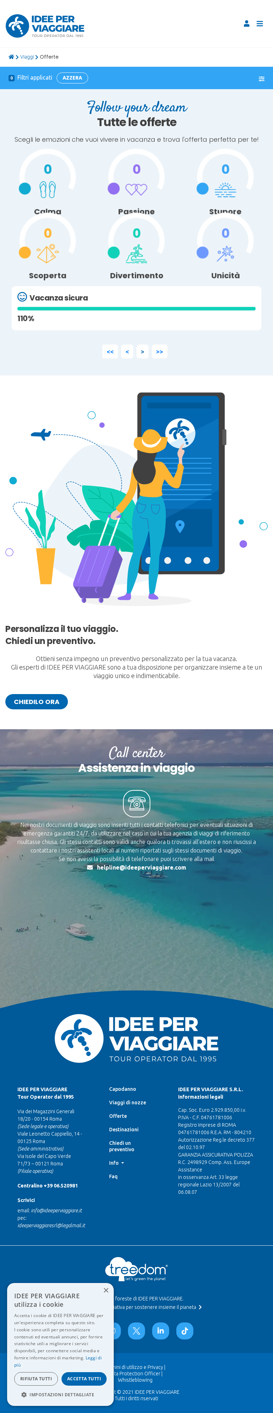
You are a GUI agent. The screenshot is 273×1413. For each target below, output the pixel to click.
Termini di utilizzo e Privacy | (135, 1367)
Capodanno (122, 1089)
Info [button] (114, 1163)
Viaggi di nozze (127, 1102)
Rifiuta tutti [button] (36, 1379)
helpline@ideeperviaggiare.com (141, 867)
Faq (113, 1176)
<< (110, 351)
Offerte (118, 1116)
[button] (60, 1394)
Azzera (72, 77)
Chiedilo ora (36, 701)
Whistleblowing (135, 1380)
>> (159, 351)
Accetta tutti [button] (84, 1379)
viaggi (27, 57)
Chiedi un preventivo (121, 1146)
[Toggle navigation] (259, 24)
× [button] (105, 1290)
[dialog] (60, 1344)
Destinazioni (124, 1129)
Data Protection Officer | (135, 1373)
